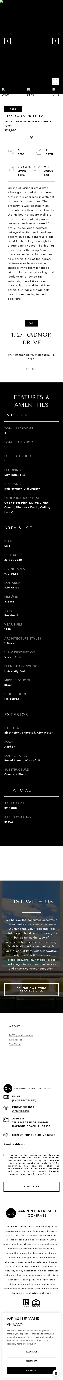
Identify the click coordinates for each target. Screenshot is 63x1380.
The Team (15, 1044)
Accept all (31, 1370)
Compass (52, 1231)
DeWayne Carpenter (21, 1035)
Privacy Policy (41, 1174)
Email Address (14, 1144)
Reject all (31, 1351)
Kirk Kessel (15, 1039)
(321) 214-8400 (20, 1111)
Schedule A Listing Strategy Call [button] (31, 989)
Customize (31, 1361)
